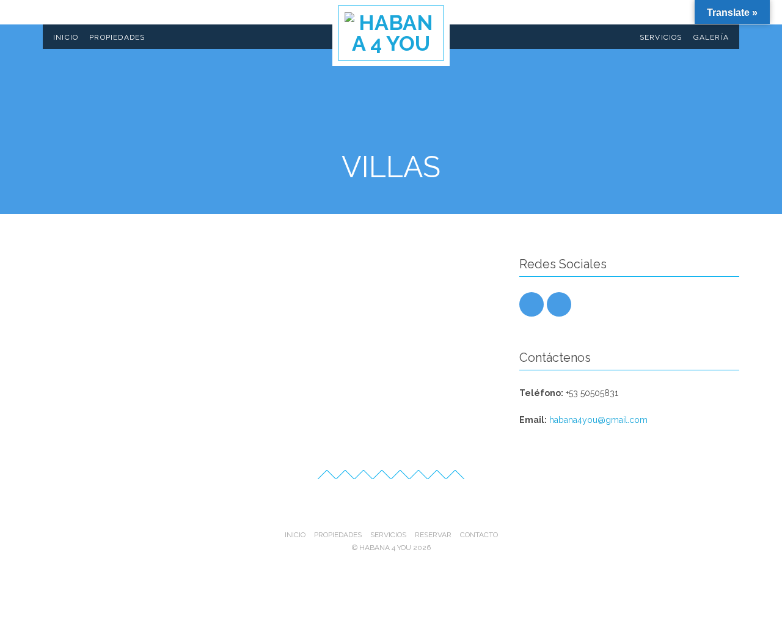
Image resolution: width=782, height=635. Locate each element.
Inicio (295, 534)
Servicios (388, 534)
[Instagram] (531, 304)
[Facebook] (559, 304)
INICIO (65, 37)
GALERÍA (711, 37)
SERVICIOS (661, 37)
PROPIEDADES (117, 37)
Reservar (433, 534)
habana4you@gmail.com (598, 420)
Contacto (479, 534)
